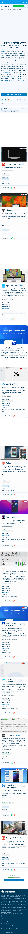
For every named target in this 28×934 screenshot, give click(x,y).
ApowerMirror (5, 80)
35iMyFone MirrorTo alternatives (8, 695)
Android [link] (14, 111)
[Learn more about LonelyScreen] (3, 164)
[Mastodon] (6, 928)
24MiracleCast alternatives (7, 749)
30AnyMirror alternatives (7, 526)
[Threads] (12, 928)
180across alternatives (6, 583)
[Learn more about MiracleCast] (3, 735)
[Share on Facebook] (2, 99)
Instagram (3, 912)
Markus (15, 898)
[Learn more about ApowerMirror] (3, 286)
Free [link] (2, 111)
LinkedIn (9, 912)
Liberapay (16, 913)
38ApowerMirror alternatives (7, 299)
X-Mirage (4, 51)
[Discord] (1, 928)
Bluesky (16, 910)
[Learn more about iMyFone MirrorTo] (3, 679)
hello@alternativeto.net (6, 909)
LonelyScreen (5, 72)
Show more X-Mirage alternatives (14, 880)
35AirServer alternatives (6, 220)
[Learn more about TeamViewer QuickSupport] (3, 785)
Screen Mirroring (5, 179)
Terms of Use (4, 917)
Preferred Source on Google (7, 925)
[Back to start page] (2, 2)
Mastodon (11, 910)
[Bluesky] (9, 928)
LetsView (6, 76)
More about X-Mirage (13, 94)
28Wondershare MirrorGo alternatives (9, 639)
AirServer (18, 78)
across (21, 80)
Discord (17, 909)
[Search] (24, 2)
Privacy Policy (4, 918)
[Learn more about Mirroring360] (3, 838)
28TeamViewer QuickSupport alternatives (10, 797)
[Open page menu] (26, 2)
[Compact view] (23, 108)
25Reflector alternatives (6, 476)
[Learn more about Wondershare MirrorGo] (3, 623)
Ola (10, 898)
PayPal (21, 913)
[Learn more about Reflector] (3, 463)
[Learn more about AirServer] (3, 210)
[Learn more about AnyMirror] (3, 517)
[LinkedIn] (17, 928)
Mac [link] (11, 111)
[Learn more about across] (3, 568)
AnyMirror (14, 76)
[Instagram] (14, 928)
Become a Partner (5, 923)
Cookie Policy (4, 920)
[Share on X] (5, 99)
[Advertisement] (14, 25)
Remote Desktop (5, 592)
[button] (21, 164)
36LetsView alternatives (6, 396)
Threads (20, 910)
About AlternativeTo (5, 921)
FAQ (2, 915)
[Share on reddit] (8, 99)
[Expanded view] (22, 108)
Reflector (13, 80)
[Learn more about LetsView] (3, 384)
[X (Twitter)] (4, 928)
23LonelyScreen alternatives (7, 170)
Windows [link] (6, 111)
